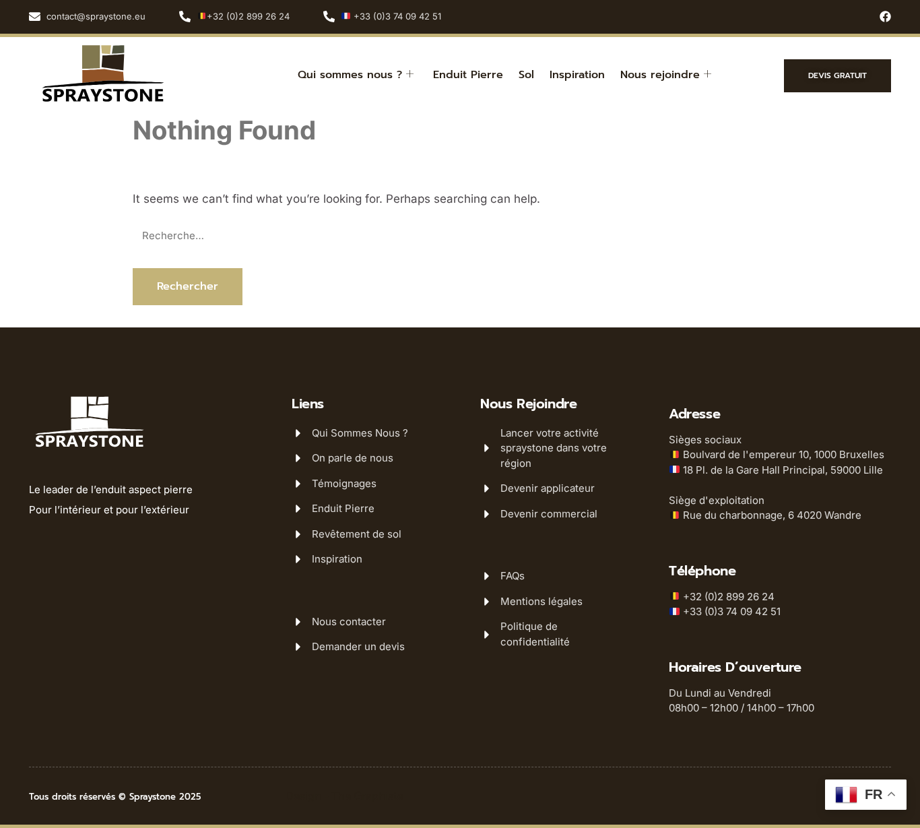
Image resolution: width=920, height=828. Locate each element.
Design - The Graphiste (344, 796)
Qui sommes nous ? (350, 75)
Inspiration (577, 75)
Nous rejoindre (660, 75)
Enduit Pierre (468, 75)
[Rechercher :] (460, 235)
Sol (526, 75)
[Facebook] (885, 16)
